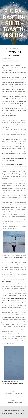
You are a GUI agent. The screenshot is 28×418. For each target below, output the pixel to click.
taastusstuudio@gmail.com (14, 412)
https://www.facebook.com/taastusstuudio (12, 383)
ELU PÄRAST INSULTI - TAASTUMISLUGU (14, 23)
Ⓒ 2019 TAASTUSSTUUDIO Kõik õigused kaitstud (14, 414)
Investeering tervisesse (6, 58)
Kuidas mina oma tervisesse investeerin (10, 60)
